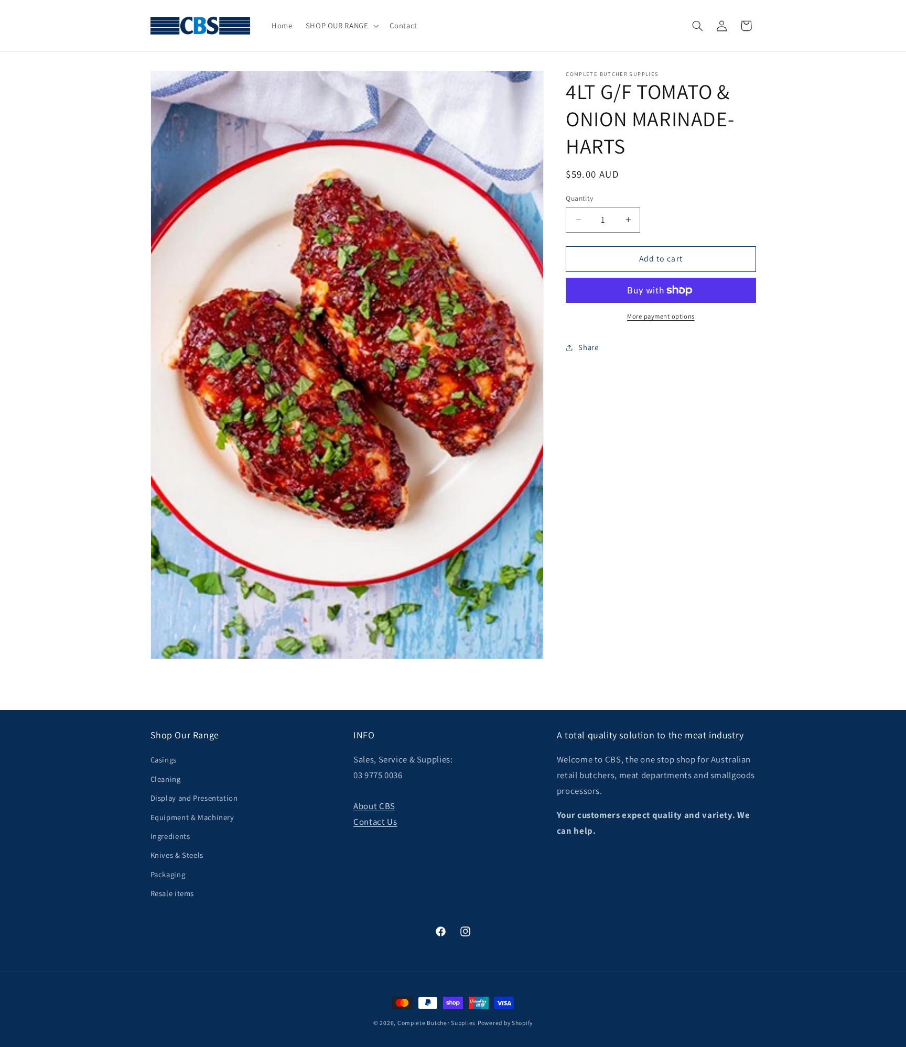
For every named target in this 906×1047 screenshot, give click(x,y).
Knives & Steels (176, 855)
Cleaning (165, 779)
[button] (341, 25)
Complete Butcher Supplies (436, 1023)
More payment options (661, 316)
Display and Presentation (194, 798)
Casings (163, 760)
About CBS (374, 806)
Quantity (579, 198)
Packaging (168, 874)
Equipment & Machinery (192, 817)
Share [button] (588, 347)
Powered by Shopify (505, 1023)
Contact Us (375, 821)
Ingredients (170, 836)
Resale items (172, 893)
